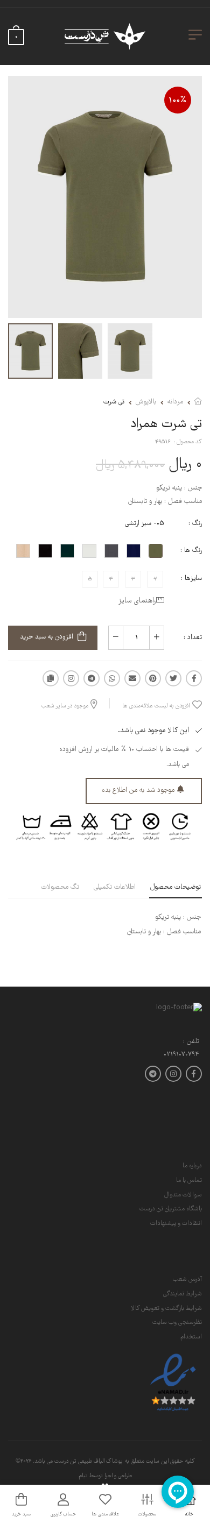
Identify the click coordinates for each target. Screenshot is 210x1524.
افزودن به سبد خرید (46, 637)
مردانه (175, 402)
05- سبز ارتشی (144, 524)
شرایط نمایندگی (182, 1294)
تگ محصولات (60, 887)
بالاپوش (146, 402)
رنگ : (195, 524)
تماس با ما (189, 1180)
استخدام (191, 1337)
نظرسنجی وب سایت (177, 1322)
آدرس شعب (187, 1279)
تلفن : (191, 1042)
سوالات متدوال (183, 1195)
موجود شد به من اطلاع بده (138, 790)
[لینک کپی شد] (51, 678)
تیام (83, 1476)
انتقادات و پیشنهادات (176, 1223)
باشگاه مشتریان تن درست (170, 1209)
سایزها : (191, 578)
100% (178, 100)
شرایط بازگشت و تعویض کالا (166, 1308)
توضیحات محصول (175, 887)
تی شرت (113, 402)
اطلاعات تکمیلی (115, 887)
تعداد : (193, 638)
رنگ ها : (191, 550)
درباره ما (192, 1166)
